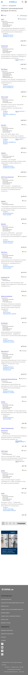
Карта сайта (21, 671)
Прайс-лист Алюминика (19, 59)
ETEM (4, 115)
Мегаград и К (5, 351)
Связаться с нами (14, 667)
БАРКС (3, 470)
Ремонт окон (4, 619)
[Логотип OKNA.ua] (13, 2)
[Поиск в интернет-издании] (22, 2)
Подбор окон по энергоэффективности (12, 609)
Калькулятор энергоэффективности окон (12, 602)
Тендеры (3, 640)
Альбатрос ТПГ (5, 277)
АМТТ (2, 19)
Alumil (11, 36)
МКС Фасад (4, 69)
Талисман (10, 242)
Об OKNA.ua (7, 667)
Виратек (3, 224)
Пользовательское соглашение (14, 669)
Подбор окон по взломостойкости (11, 616)
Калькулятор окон (6, 599)
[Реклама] (9, 543)
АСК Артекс (4, 323)
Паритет (3, 153)
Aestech (3, 201)
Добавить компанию (7, 630)
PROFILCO (13, 510)
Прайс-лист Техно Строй (19, 111)
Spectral (12, 342)
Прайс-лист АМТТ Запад (19, 461)
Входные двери (5, 612)
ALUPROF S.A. (10, 87)
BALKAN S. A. (6, 36)
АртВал (3, 402)
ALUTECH (5, 143)
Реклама (3, 637)
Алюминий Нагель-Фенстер (9, 379)
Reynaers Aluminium (8, 35)
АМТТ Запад (4, 451)
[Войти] (26, 2)
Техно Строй (4, 97)
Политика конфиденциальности (11, 671)
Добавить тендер (5, 622)
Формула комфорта (6, 296)
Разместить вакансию (7, 633)
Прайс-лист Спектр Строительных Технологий (20, 441)
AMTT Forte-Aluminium (7, 177)
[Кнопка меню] (2, 2)
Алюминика (4, 45)
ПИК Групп (4, 252)
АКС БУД (3, 125)
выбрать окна (5, 606)
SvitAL (2, 493)
